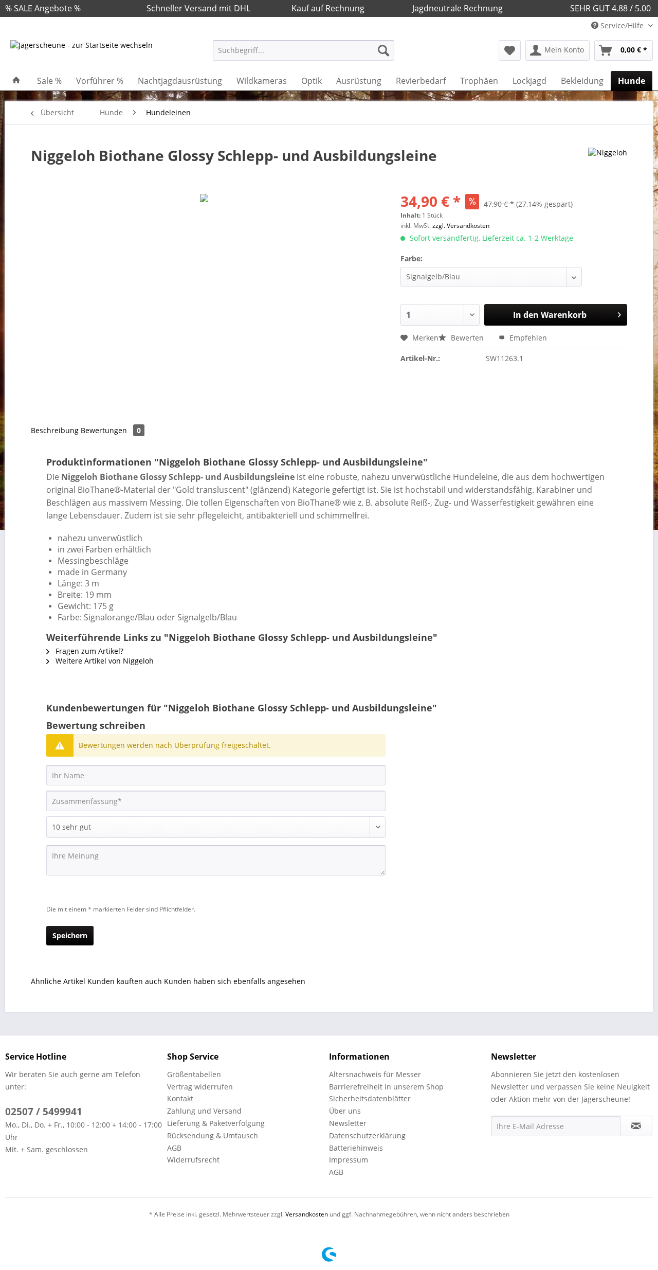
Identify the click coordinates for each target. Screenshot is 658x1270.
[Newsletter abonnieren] (636, 1126)
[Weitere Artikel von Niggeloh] (607, 166)
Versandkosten (306, 1214)
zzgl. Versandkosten (460, 225)
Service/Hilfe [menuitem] (622, 25)
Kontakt (180, 1098)
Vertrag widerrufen (200, 1087)
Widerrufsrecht (193, 1160)
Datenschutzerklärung (367, 1135)
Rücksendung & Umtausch (212, 1135)
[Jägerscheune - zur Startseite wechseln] (81, 53)
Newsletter (348, 1123)
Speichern (69, 935)
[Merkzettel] (510, 50)
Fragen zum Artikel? (88, 651)
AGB (174, 1148)
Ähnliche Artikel (58, 981)
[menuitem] (303, 55)
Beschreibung (55, 430)
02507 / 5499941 (43, 1111)
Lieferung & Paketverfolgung (216, 1123)
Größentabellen (194, 1074)
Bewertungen (111, 430)
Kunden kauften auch (124, 981)
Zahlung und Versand (204, 1111)
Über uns (345, 1111)
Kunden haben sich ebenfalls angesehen (234, 981)
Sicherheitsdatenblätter (370, 1098)
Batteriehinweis (356, 1148)
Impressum (348, 1160)
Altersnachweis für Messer (375, 1074)
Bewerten (467, 338)
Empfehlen (527, 338)
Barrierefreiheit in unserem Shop (386, 1087)
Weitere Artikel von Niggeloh (103, 661)
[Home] (16, 81)
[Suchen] (383, 50)
